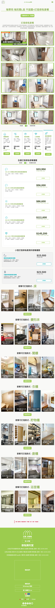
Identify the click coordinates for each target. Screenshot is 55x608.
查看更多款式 (27, 314)
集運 (28, 605)
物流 (32, 605)
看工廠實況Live (27, 590)
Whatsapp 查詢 (27, 586)
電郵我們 (27, 583)
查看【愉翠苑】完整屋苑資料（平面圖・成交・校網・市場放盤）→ (28, 521)
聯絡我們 (27, 570)
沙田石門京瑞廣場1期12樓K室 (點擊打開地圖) (20, 548)
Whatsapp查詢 (29, 2)
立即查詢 (7, 153)
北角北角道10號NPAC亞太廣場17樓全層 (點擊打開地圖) (21, 552)
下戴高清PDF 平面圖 (27, 15)
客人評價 (27, 541)
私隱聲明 (27, 596)
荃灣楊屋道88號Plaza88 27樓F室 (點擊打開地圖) (20, 555)
